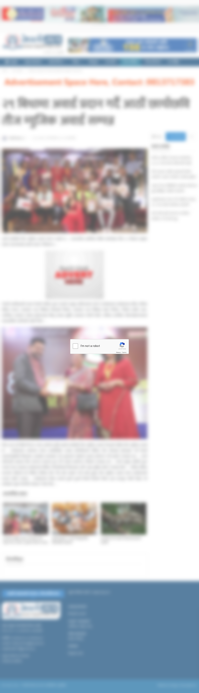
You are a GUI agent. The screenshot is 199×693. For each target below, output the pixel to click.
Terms (124, 352)
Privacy (118, 352)
